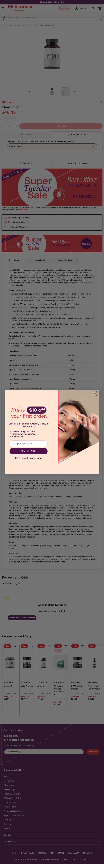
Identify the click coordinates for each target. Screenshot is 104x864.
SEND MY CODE (28, 451)
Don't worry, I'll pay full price (28, 458)
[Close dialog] (95, 393)
